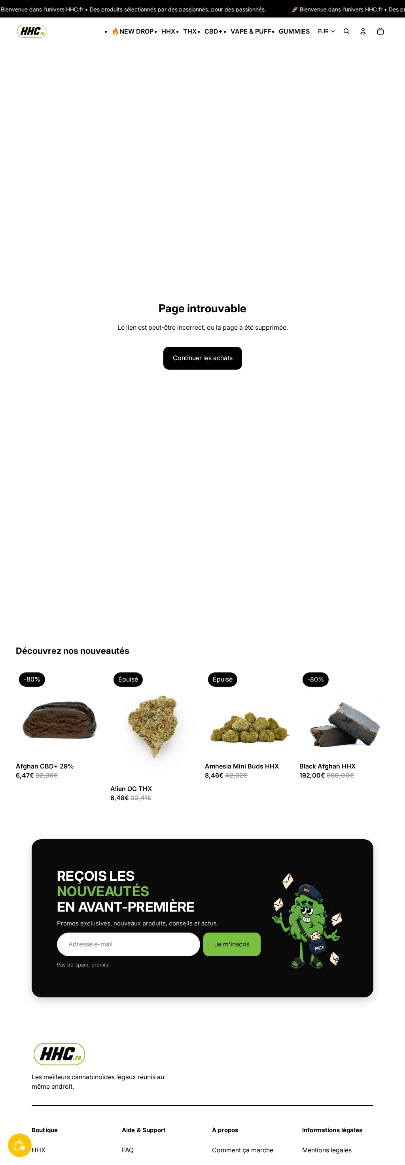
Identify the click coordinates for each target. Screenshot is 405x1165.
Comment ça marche (242, 1150)
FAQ (128, 1150)
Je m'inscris (232, 944)
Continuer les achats (203, 358)
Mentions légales (327, 1150)
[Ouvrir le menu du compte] (363, 31)
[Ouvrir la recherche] (346, 31)
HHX (38, 1150)
